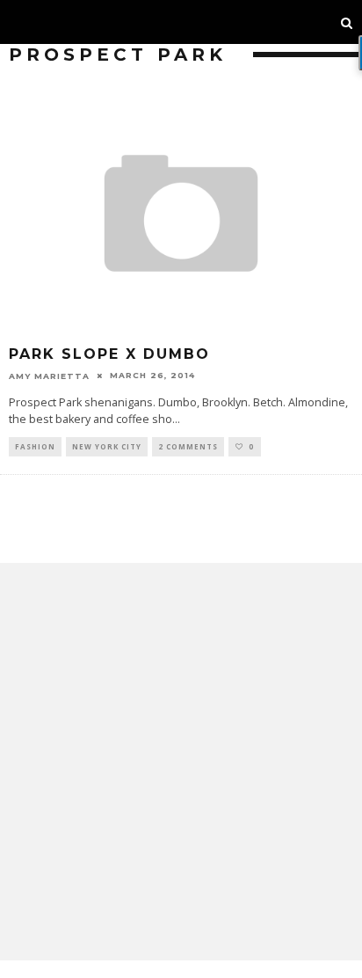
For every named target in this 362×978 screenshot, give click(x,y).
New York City (106, 446)
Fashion (35, 446)
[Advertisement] (181, 761)
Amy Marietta (49, 375)
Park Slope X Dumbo (109, 354)
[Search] (347, 22)
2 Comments (188, 446)
